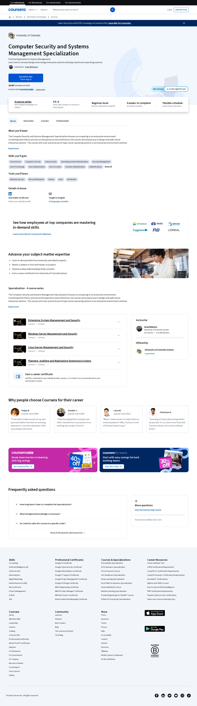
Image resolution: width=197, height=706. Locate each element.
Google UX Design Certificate (66, 583)
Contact (104, 639)
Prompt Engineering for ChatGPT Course (117, 595)
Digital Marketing (15, 579)
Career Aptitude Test (155, 563)
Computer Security (33, 161)
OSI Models (71, 179)
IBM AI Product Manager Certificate (69, 591)
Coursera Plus (14, 635)
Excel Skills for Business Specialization (116, 583)
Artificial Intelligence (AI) (18, 567)
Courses (45, 120)
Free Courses (14, 671)
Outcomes (28, 120)
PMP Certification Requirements (160, 591)
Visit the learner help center (148, 509)
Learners (58, 615)
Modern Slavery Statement (112, 655)
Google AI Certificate (63, 563)
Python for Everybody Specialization (115, 599)
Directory (105, 647)
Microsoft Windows (36, 179)
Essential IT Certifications (157, 579)
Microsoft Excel (15, 587)
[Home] (9, 17)
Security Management (101, 161)
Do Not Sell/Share (108, 659)
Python (12, 595)
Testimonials (62, 120)
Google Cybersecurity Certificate (68, 567)
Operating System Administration (74, 161)
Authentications (95, 167)
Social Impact (14, 667)
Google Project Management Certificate (71, 579)
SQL (10, 599)
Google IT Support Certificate (67, 575)
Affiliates (104, 651)
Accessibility (106, 635)
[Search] (112, 9)
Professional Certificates (19, 639)
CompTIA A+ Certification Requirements (163, 571)
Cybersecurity (51, 161)
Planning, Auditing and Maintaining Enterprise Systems (59, 361)
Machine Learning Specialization (114, 591)
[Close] (184, 23)
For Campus (13, 659)
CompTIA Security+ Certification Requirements (166, 575)
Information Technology (36, 17)
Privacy (104, 627)
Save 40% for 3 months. (119, 23)
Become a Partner (16, 663)
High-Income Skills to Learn (158, 583)
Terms (103, 623)
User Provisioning (17, 167)
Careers (12, 627)
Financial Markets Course (111, 587)
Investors (105, 619)
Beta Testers (60, 623)
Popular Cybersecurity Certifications (161, 595)
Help (103, 631)
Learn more (40, 89)
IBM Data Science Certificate (66, 595)
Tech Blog (59, 635)
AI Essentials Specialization (112, 563)
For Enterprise (15, 651)
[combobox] (77, 10)
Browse (19, 17)
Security (54, 17)
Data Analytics (14, 575)
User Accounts (55, 167)
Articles (104, 643)
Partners (58, 619)
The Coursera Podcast (64, 631)
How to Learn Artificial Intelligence (160, 587)
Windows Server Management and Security (52, 334)
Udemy (12, 675)
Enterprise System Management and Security (54, 320)
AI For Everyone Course (110, 571)
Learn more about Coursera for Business (32, 234)
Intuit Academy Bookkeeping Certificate (71, 599)
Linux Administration (37, 167)
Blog (57, 627)
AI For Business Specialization (113, 567)
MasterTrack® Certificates (19, 643)
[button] (44, 9)
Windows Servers (17, 179)
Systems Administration (75, 167)
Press (103, 615)
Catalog (12, 631)
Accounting (13, 563)
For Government (15, 655)
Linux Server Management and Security (50, 347)
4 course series (22, 102)
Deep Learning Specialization (112, 579)
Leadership (13, 623)
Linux (61, 179)
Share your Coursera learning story (161, 599)
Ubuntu (51, 179)
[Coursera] (16, 10)
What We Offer (15, 619)
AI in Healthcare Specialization (113, 575)
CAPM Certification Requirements (160, 567)
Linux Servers (15, 161)
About (13, 120)
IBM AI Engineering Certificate (67, 587)
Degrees (12, 647)
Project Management (17, 591)
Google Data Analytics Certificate (68, 571)
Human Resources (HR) (18, 583)
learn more (157, 520)
